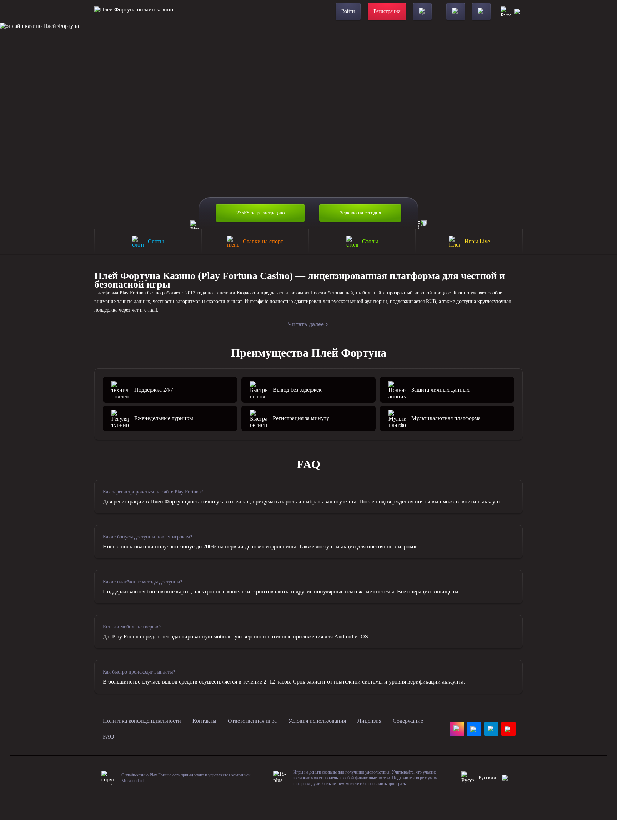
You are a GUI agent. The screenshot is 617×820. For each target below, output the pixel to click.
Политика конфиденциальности (142, 721)
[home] (133, 11)
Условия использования (317, 721)
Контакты (204, 721)
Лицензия (369, 721)
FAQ (108, 737)
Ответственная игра (252, 721)
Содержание (408, 721)
